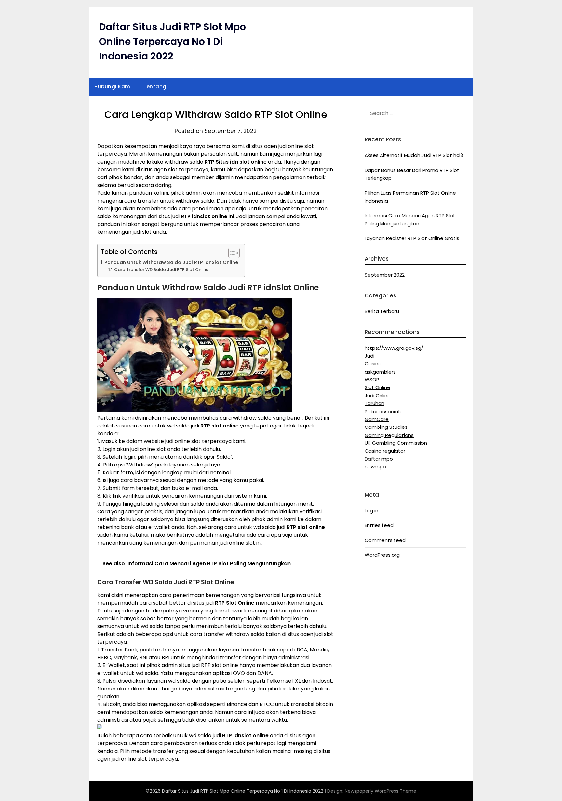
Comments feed (385, 540)
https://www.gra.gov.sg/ (394, 348)
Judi (369, 355)
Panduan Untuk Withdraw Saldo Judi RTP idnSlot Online (171, 262)
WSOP (372, 379)
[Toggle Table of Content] (230, 252)
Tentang (155, 86)
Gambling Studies (386, 427)
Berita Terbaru (382, 311)
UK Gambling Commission (396, 443)
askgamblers (380, 371)
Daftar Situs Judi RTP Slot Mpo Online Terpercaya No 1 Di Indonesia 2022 (172, 41)
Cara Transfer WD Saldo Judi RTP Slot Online (161, 270)
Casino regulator (385, 450)
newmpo (375, 466)
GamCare (377, 419)
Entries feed (379, 525)
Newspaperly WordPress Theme (380, 791)
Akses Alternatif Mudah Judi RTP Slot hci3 (414, 155)
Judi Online (378, 395)
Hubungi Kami (113, 86)
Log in (371, 510)
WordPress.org (382, 554)
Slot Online (377, 387)
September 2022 (385, 274)
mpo (387, 458)
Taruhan (374, 403)
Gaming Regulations (389, 435)
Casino (373, 363)
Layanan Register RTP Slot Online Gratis (412, 238)
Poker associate (384, 411)
